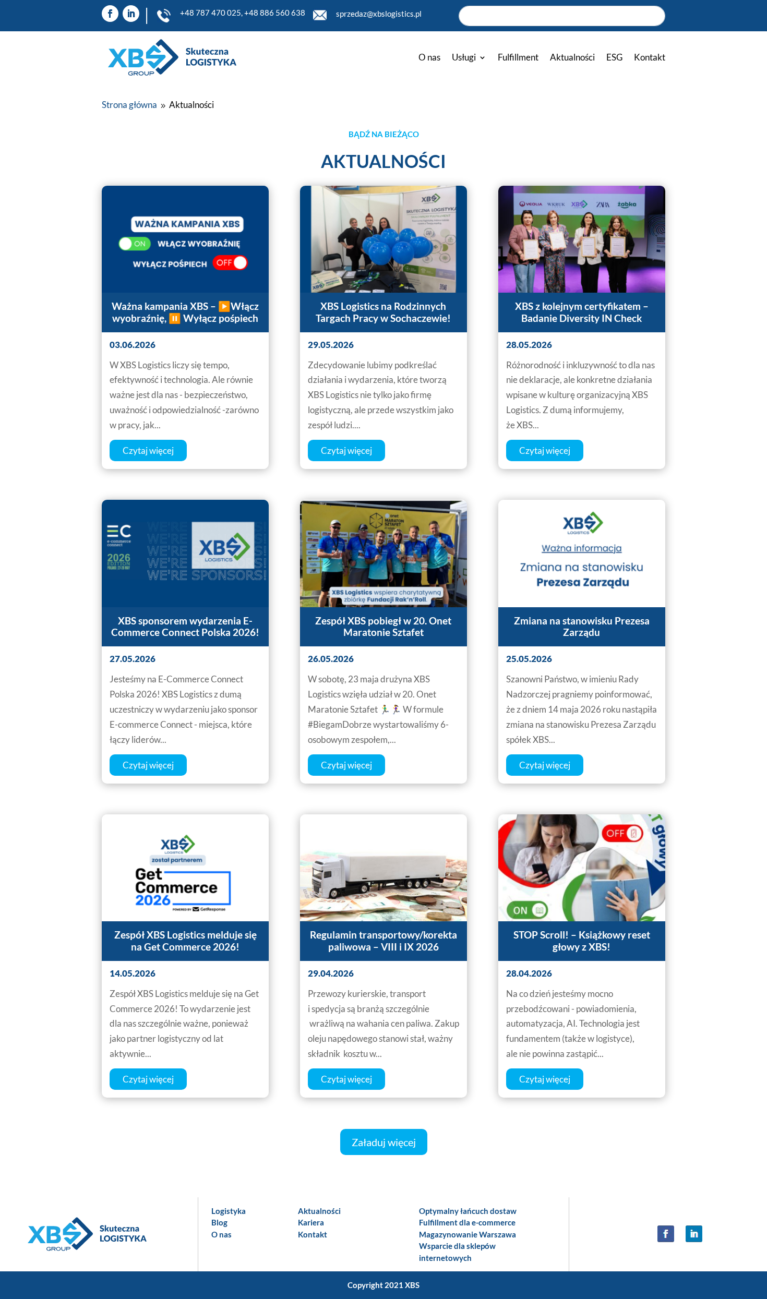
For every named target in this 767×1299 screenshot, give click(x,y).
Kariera (311, 1222)
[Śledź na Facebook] (110, 13)
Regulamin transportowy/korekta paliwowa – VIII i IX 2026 (383, 941)
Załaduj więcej (384, 1142)
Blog (219, 1222)
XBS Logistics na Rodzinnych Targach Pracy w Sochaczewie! (383, 312)
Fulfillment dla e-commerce (467, 1222)
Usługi (464, 57)
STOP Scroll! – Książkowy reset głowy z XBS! (581, 941)
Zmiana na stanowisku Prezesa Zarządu (582, 627)
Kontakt (649, 57)
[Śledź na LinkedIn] (131, 13)
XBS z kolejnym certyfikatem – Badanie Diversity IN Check (582, 312)
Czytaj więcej (148, 450)
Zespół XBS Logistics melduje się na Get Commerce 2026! (185, 941)
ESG (614, 57)
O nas (429, 57)
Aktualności (572, 57)
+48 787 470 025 (210, 12)
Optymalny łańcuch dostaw (468, 1211)
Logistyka (228, 1211)
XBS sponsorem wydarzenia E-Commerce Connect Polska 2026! (185, 627)
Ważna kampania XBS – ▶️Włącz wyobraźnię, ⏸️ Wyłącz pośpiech (185, 312)
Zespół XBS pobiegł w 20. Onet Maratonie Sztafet (383, 627)
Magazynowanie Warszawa (467, 1234)
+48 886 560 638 (274, 12)
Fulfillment (518, 57)
